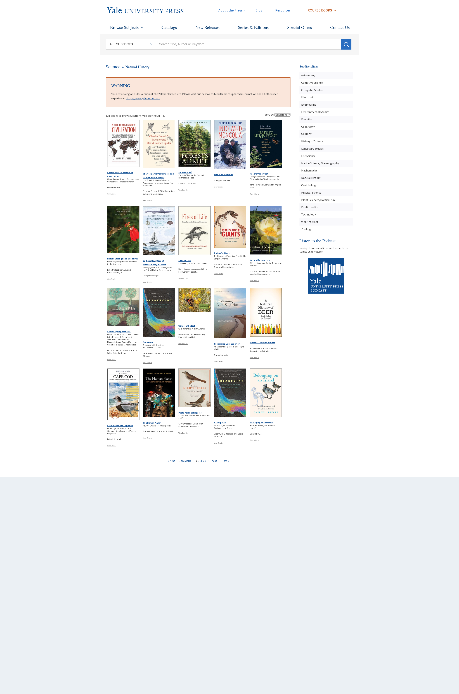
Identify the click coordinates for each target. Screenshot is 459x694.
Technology (308, 214)
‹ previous (185, 461)
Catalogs (169, 27)
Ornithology (308, 185)
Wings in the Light (187, 325)
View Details (111, 194)
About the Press (230, 10)
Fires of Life (184, 260)
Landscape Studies (312, 148)
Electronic (307, 97)
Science (113, 66)
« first (171, 461)
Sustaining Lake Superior (227, 343)
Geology (306, 134)
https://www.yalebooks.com (143, 98)
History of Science (312, 141)
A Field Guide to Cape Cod (120, 425)
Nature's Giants (222, 253)
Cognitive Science (312, 82)
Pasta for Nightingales (190, 412)
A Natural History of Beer (262, 342)
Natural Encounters (260, 260)
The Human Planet (152, 422)
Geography (308, 126)
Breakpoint (149, 342)
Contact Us (340, 27)
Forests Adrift (185, 172)
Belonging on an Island (261, 422)
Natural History (310, 178)
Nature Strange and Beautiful (122, 258)
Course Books (320, 10)
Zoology (306, 229)
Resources (282, 10)
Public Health (309, 207)
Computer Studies (312, 90)
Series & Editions (253, 27)
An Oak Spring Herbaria (119, 331)
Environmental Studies (315, 112)
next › (215, 461)
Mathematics (309, 170)
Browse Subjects (124, 27)
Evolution (307, 119)
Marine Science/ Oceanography (320, 163)
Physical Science (311, 192)
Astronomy (308, 75)
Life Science (308, 156)
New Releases (207, 27)
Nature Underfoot (259, 173)
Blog (258, 10)
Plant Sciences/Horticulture (318, 200)
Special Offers (299, 27)
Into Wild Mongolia (223, 174)
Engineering (308, 104)
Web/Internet (309, 222)
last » (226, 461)
